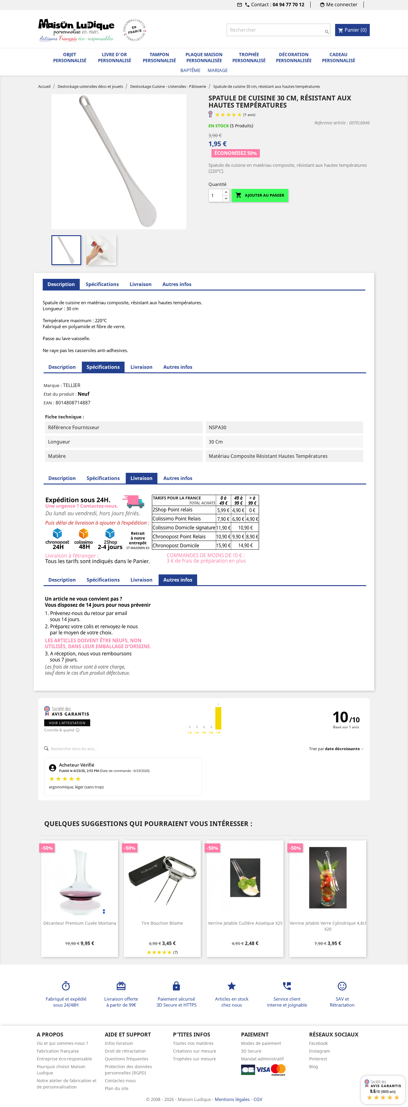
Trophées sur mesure (194, 1059)
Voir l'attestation (67, 723)
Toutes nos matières (193, 1043)
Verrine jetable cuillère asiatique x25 (245, 923)
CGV (258, 1099)
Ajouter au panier (259, 195)
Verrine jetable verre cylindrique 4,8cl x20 (328, 926)
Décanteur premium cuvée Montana (79, 923)
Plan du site (116, 1088)
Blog (313, 1066)
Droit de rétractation (125, 1051)
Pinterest (318, 1059)
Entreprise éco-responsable (64, 1059)
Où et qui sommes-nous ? (62, 1043)
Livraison (141, 284)
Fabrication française (58, 1051)
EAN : (49, 403)
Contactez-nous (120, 1080)
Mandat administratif (262, 1059)
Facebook (318, 1043)
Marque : (53, 385)
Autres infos (176, 284)
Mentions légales (233, 1099)
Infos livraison (119, 1043)
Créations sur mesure (194, 1051)
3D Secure (251, 1051)
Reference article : (331, 123)
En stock (218, 126)
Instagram (319, 1051)
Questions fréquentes (126, 1059)
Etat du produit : (60, 394)
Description (62, 367)
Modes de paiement (261, 1043)
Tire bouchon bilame (162, 923)
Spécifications (102, 284)
